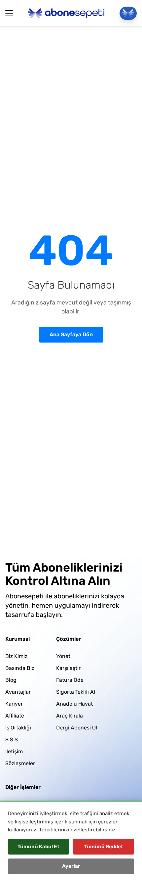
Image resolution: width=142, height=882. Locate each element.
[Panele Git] (128, 13)
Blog (11, 680)
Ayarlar (71, 866)
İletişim (14, 751)
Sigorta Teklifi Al (75, 692)
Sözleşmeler (20, 763)
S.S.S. (12, 739)
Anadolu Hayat (74, 704)
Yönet (63, 656)
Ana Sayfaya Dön (71, 334)
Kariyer (14, 704)
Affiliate (14, 716)
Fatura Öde (70, 680)
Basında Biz (19, 668)
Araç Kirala (69, 716)
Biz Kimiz (16, 656)
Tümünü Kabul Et (38, 847)
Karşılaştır (68, 668)
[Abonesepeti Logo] (66, 13)
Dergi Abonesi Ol (76, 727)
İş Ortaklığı (18, 727)
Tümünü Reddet (103, 847)
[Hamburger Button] (9, 13)
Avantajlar (18, 692)
